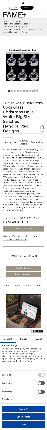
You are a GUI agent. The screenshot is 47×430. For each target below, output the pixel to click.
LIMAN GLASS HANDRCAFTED (23, 103)
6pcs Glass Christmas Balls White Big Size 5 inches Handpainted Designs (23, 30)
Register (27, 8)
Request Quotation (23, 229)
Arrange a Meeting (23, 274)
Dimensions (37, 142)
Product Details (23, 142)
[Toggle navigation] (40, 14)
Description (10, 142)
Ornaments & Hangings (13, 26)
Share (42, 132)
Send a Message (23, 268)
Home (5, 21)
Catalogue (17, 21)
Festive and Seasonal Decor (15, 24)
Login (14, 8)
